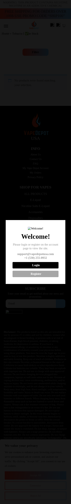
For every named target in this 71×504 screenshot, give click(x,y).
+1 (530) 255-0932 (35, 257)
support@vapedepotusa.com (35, 254)
